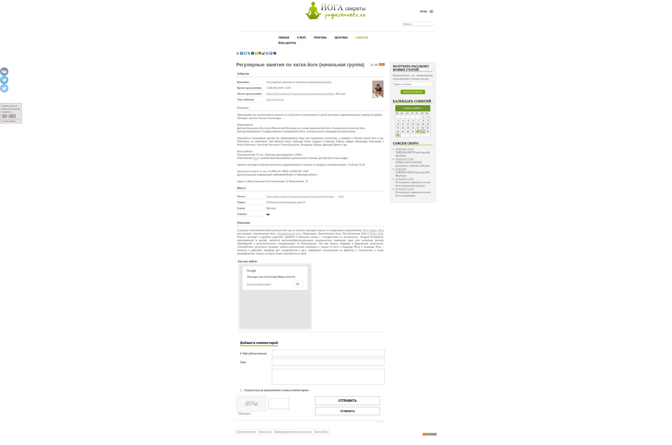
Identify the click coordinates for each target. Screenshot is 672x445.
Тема (243, 362)
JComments (380, 421)
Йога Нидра (370, 230)
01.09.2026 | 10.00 (405, 188)
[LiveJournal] (249, 52)
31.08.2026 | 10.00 (405, 179)
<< (404, 108)
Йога (381, 230)
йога (256, 158)
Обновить (244, 413)
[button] (275, 293)
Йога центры (287, 43)
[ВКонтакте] (241, 52)
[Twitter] (245, 52)
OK (297, 284)
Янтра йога (376, 233)
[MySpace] (274, 52)
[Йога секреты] (430, 434)
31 (398, 135)
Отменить (347, 411)
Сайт (341, 196)
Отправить (347, 400)
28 (418, 131)
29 (423, 132)
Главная (283, 37)
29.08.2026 (401, 169)
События (362, 37)
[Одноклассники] (256, 52)
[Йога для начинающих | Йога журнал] (335, 9)
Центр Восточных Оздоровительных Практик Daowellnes (300, 93)
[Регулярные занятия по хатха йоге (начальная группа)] (378, 89)
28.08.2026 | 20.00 (405, 159)
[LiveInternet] (267, 52)
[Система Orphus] (11, 113)
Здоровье (341, 37)
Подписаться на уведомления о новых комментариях (276, 390)
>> (420, 108)
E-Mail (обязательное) (253, 353)
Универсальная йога (289, 233)
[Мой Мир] (252, 52)
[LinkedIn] (271, 52)
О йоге (301, 37)
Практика (320, 37)
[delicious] (263, 52)
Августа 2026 (412, 108)
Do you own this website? (259, 284)
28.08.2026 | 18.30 (405, 149)
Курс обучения (275, 99)
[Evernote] (260, 52)
